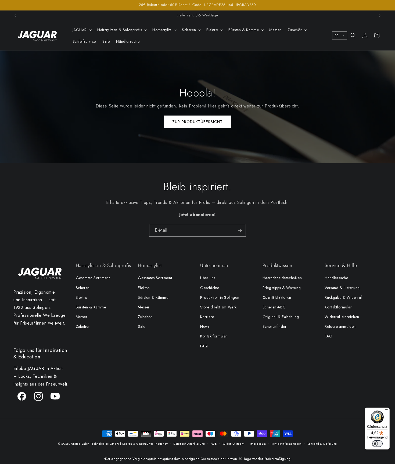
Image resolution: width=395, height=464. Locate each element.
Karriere (207, 316)
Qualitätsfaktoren (277, 297)
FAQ (204, 346)
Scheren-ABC (274, 307)
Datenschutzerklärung (189, 443)
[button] (81, 29)
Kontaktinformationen (286, 443)
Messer (82, 316)
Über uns (207, 277)
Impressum (258, 443)
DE (336, 35)
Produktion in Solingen (219, 297)
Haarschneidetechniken (282, 277)
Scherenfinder (275, 326)
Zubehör (83, 326)
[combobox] (339, 35)
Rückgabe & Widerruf (343, 297)
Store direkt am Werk (218, 307)
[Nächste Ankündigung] (380, 15)
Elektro (81, 297)
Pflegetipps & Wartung (282, 287)
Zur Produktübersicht (197, 122)
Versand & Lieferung (342, 287)
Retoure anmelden (340, 326)
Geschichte (209, 287)
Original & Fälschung (281, 316)
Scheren (83, 287)
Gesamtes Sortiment (93, 277)
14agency (161, 443)
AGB (214, 443)
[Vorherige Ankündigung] (15, 15)
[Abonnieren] (240, 230)
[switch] (377, 443)
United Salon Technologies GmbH (95, 443)
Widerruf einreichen (342, 316)
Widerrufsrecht (233, 443)
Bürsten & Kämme (91, 307)
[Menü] (386, 411)
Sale (141, 326)
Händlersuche (336, 277)
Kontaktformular (213, 336)
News (204, 326)
